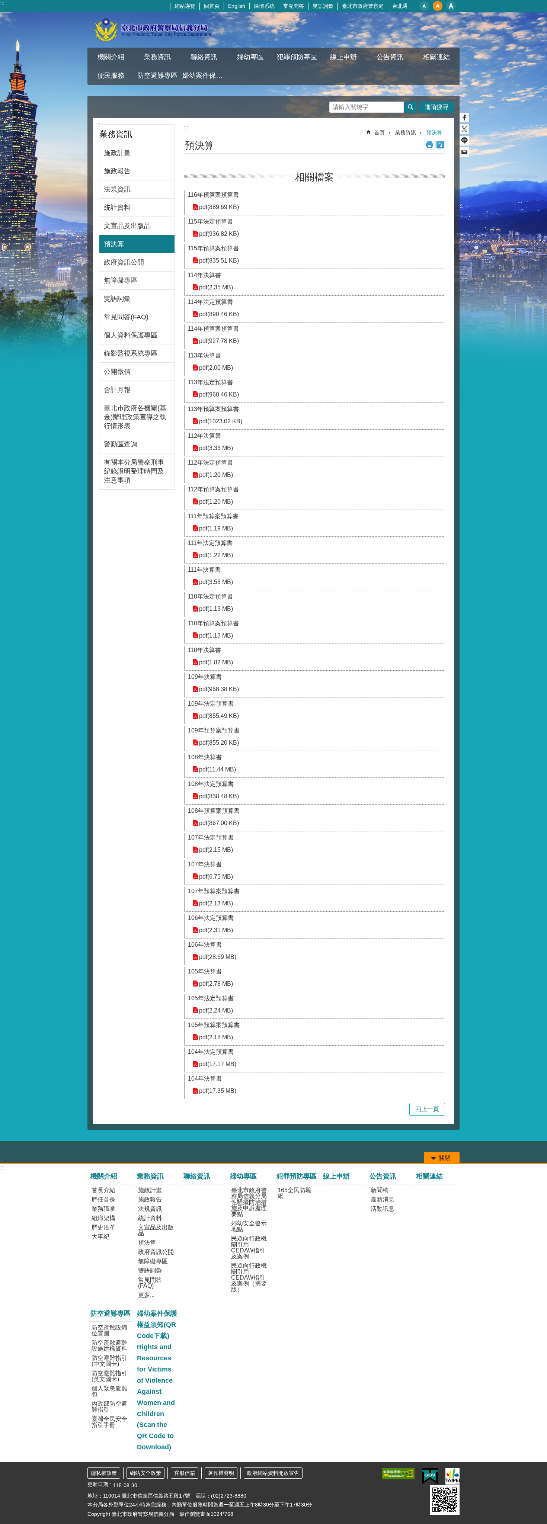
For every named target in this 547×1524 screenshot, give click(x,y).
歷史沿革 (103, 1227)
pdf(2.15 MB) (216, 850)
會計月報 (117, 390)
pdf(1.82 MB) (216, 662)
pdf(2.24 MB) (216, 1010)
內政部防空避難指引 (109, 1407)
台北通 (400, 6)
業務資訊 (405, 132)
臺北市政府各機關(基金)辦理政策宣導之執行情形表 (135, 417)
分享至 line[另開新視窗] (464, 140)
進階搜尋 (436, 107)
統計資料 (117, 207)
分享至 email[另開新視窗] (464, 152)
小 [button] (424, 6)
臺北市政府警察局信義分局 (152, 30)
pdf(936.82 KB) (219, 234)
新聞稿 (379, 1190)
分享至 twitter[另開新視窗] (464, 129)
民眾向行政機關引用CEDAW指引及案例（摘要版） (249, 1277)
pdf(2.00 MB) (216, 368)
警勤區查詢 (120, 444)
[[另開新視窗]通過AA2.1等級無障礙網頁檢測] (398, 1473)
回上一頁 (427, 1109)
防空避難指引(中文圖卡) (109, 1361)
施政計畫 (117, 153)
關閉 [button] (445, 1158)
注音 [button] (440, 145)
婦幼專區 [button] (250, 57)
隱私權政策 (104, 1473)
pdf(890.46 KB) (219, 314)
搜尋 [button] (410, 107)
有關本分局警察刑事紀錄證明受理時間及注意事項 (134, 471)
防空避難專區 (110, 1313)
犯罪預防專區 (296, 1176)
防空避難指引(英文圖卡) (109, 1376)
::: (2, 3)
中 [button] (437, 6)
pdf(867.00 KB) (219, 823)
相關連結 (436, 57)
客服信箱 (184, 1473)
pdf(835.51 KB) (219, 260)
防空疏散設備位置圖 (109, 1330)
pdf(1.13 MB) (216, 609)
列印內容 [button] (429, 145)
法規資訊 (117, 189)
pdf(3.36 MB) (216, 448)
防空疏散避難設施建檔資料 (109, 1345)
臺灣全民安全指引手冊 (109, 1422)
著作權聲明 (221, 1473)
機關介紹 (103, 1176)
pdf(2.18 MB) (216, 1037)
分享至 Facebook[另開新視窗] (464, 117)
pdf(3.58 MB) (216, 582)
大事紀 (100, 1236)
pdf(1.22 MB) (216, 555)
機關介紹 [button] (110, 57)
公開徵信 (117, 371)
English (236, 6)
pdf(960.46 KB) (219, 394)
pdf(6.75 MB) (216, 876)
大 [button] (451, 6)
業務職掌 (103, 1209)
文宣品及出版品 (127, 226)
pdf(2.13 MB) (216, 903)
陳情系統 (264, 6)
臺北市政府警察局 (363, 6)
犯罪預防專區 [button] (297, 57)
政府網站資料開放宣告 (273, 1473)
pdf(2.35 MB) (216, 287)
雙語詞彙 (323, 6)
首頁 (379, 132)
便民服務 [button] (110, 75)
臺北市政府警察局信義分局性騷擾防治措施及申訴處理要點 (249, 1202)
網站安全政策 (145, 1473)
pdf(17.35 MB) (217, 1091)
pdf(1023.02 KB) (220, 421)
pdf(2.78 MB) (216, 984)
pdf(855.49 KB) (219, 716)
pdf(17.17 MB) (217, 1064)
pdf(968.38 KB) (219, 689)
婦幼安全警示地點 (249, 1226)
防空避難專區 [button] (157, 75)
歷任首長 (103, 1199)
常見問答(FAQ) (126, 317)
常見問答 (293, 6)
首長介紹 (103, 1190)
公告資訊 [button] (390, 57)
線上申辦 (343, 57)
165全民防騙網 (294, 1193)
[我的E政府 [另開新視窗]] (430, 1476)
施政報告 (117, 171)
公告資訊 (383, 1176)
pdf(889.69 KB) (219, 207)
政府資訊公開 (124, 262)
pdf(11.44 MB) (217, 769)
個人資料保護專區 (130, 335)
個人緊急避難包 (109, 1391)
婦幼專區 (243, 1176)
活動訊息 (382, 1209)
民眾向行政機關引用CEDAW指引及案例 (249, 1247)
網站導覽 (185, 6)
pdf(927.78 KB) (219, 341)
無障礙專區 (120, 280)
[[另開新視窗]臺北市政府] (452, 1476)
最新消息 (382, 1199)
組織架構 (103, 1218)
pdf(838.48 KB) (219, 796)
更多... (146, 1295)
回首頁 (212, 6)
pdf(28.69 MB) (217, 957)
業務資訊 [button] (157, 57)
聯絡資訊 (204, 57)
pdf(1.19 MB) (216, 528)
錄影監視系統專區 (130, 353)
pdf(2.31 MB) (216, 930)
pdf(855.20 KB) (219, 742)
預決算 (114, 244)
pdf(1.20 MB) (216, 475)
